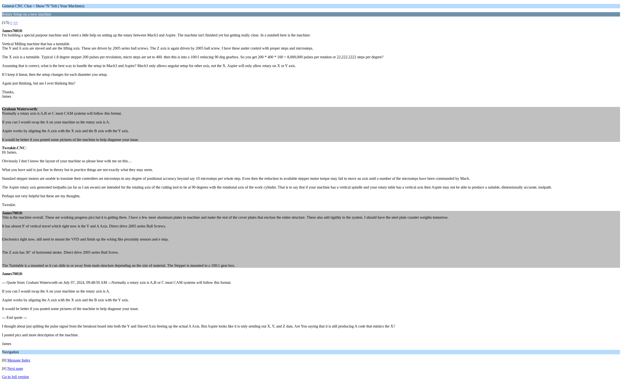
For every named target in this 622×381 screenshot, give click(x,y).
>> (15, 22)
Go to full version (15, 377)
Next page (15, 368)
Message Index (18, 360)
